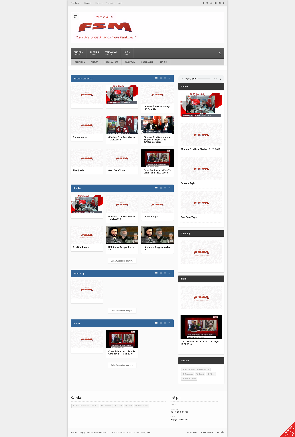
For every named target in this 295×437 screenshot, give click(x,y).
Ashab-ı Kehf (190, 379)
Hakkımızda (79, 62)
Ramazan (189, 374)
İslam (127, 53)
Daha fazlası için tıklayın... (122, 261)
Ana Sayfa (192, 432)
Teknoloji (111, 53)
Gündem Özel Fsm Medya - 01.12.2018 (157, 108)
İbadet (201, 374)
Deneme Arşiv (80, 137)
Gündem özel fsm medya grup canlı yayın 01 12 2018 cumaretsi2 (157, 140)
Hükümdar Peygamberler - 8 (157, 248)
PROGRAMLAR (147, 62)
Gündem (78, 53)
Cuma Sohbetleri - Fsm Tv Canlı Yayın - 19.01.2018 (157, 171)
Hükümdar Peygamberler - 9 (121, 248)
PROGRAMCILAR (111, 62)
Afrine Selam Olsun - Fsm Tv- (197, 369)
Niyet (212, 374)
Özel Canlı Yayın (116, 170)
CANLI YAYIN (130, 62)
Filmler (94, 53)
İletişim (163, 62)
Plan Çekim (79, 170)
